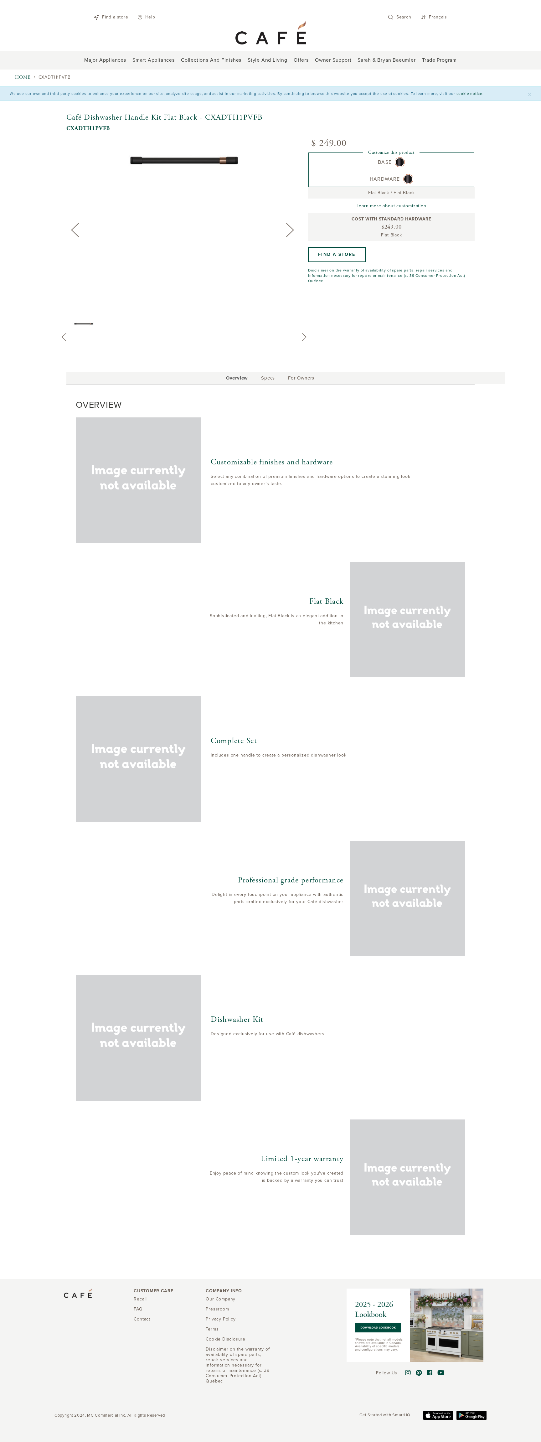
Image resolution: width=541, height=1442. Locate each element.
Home (23, 77)
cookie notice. (470, 93)
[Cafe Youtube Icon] (441, 1373)
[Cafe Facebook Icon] (430, 1373)
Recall (140, 1299)
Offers (301, 60)
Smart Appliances (153, 60)
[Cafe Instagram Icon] (408, 1373)
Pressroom (217, 1309)
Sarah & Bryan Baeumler (387, 60)
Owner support (333, 60)
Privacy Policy (220, 1319)
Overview (237, 379)
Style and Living (267, 60)
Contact (142, 1319)
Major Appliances (105, 60)
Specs (268, 378)
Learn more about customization (391, 206)
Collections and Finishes (211, 60)
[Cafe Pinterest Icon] (419, 1373)
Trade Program (439, 60)
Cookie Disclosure (225, 1339)
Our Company (220, 1299)
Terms (212, 1329)
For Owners (301, 378)
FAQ (138, 1309)
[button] (336, 254)
